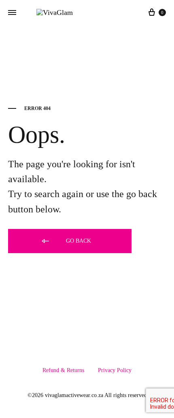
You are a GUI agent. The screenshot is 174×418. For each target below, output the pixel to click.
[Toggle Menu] (12, 12)
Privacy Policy (115, 370)
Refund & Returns (63, 370)
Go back (77, 241)
